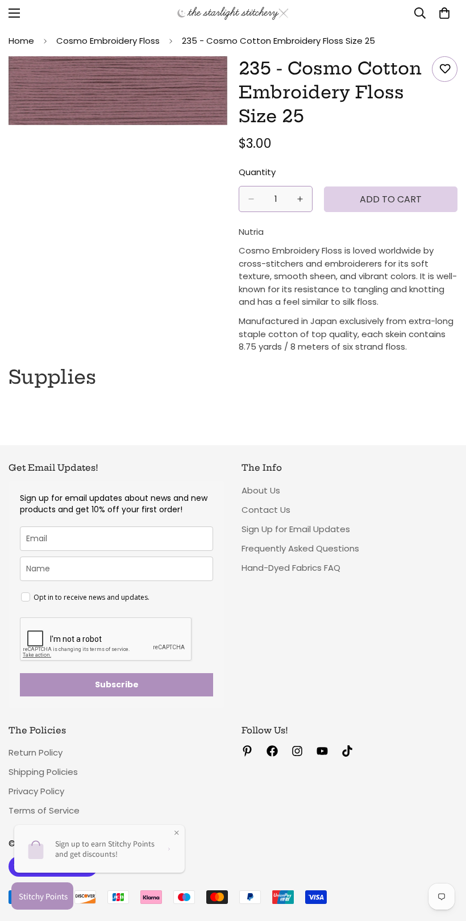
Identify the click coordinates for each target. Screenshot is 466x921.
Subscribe (117, 684)
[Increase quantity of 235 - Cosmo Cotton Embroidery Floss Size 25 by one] (300, 198)
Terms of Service (44, 810)
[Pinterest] (247, 751)
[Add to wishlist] (444, 69)
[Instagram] (297, 751)
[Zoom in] (209, 80)
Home (21, 41)
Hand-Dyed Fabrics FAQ (291, 568)
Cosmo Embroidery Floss (108, 41)
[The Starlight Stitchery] (233, 13)
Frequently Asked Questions (300, 548)
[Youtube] (322, 751)
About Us (261, 490)
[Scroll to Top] (444, 859)
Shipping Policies (43, 772)
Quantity (257, 172)
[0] (444, 13)
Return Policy (36, 752)
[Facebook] (272, 751)
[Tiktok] (347, 751)
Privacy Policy (36, 791)
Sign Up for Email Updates (296, 529)
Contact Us (266, 510)
